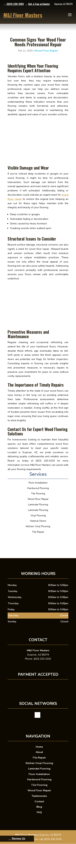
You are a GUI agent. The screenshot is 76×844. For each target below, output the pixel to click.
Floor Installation (39, 774)
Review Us (18, 838)
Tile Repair (39, 757)
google (37, 715)
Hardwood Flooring (39, 779)
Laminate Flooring (39, 768)
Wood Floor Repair (46, 50)
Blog (39, 807)
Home (39, 747)
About (39, 752)
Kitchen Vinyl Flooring (39, 763)
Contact (39, 801)
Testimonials (39, 796)
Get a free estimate (39, 4)
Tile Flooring (39, 785)
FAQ (39, 812)
